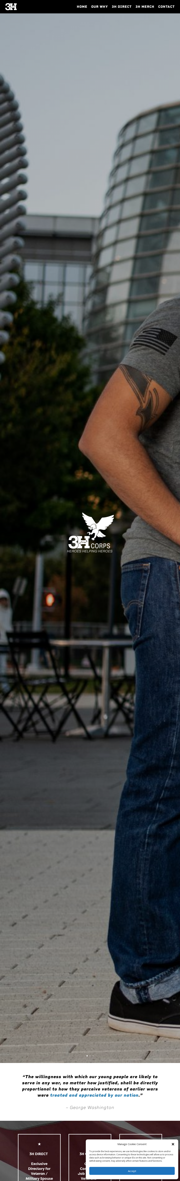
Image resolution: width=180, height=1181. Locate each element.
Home (82, 7)
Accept (132, 1171)
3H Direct (122, 7)
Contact (166, 7)
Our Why (99, 7)
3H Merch (145, 7)
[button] (173, 1144)
